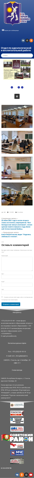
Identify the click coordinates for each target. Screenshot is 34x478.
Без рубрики (20, 212)
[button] (12, 87)
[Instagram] (27, 40)
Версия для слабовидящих (11, 30)
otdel (4, 212)
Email (3, 281)
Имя (2, 273)
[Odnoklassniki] (31, 40)
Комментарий (4, 255)
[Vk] (23, 40)
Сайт (2, 289)
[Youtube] (31, 475)
